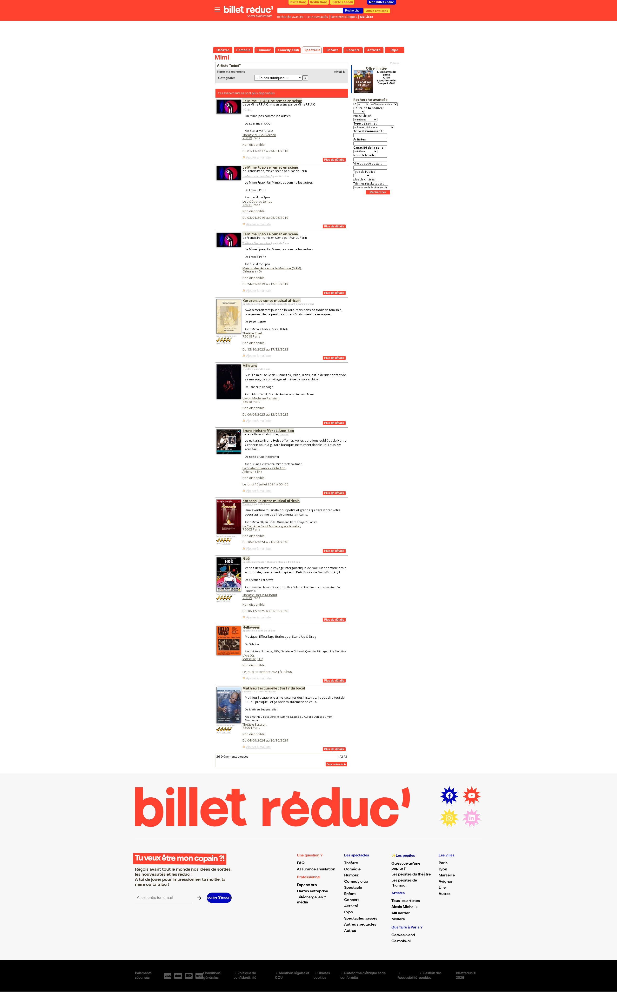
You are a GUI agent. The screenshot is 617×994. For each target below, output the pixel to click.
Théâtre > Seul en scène (256, 176)
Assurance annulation (316, 870)
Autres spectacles (360, 925)
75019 (247, 138)
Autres (350, 931)
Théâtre (246, 110)
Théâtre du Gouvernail (259, 135)
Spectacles (248, 630)
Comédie (352, 870)
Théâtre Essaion (254, 724)
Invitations (298, 2)
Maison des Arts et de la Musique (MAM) (272, 268)
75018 (247, 336)
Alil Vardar (400, 913)
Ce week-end (403, 935)
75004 (247, 727)
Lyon (443, 870)
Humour (351, 876)
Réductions (319, 2)
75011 (247, 205)
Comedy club (356, 882)
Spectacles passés (360, 919)
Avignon (248, 471)
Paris (443, 863)
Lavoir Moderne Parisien (260, 398)
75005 (247, 529)
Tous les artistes (405, 901)
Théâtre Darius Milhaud (259, 595)
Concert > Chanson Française (259, 691)
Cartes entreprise (312, 892)
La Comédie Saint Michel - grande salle (271, 526)
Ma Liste (366, 17)
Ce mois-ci (401, 941)
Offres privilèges (377, 10)
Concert (284, 434)
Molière (398, 919)
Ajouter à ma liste (258, 157)
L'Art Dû (248, 655)
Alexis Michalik (404, 907)
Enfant (350, 894)
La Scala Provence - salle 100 (263, 468)
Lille (442, 888)
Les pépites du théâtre (411, 875)
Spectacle (353, 888)
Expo (348, 912)
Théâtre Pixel (252, 333)
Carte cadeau (342, 2)
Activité (351, 906)
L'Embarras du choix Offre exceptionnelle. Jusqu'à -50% (386, 77)
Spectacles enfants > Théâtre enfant (263, 562)
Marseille (249, 659)
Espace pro (307, 885)
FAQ (301, 863)
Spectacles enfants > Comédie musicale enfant (269, 304)
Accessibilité (407, 978)
